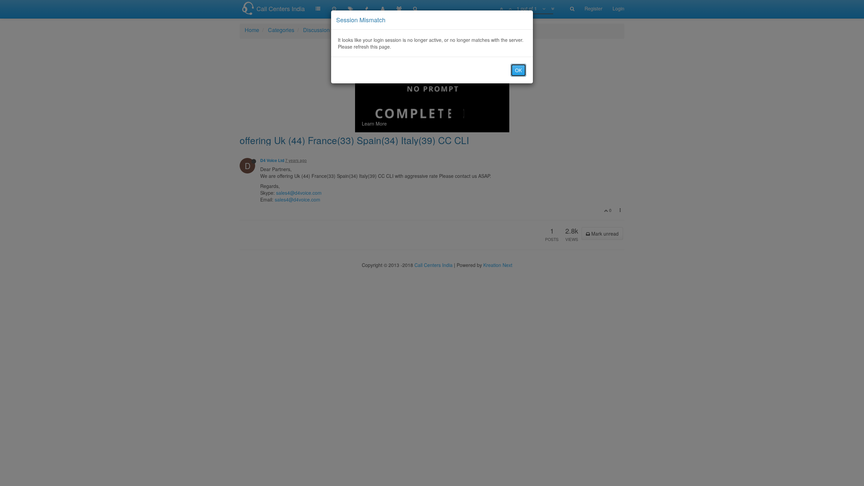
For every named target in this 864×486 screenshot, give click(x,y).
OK (518, 70)
